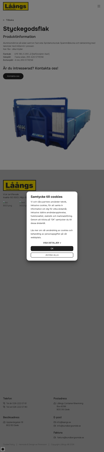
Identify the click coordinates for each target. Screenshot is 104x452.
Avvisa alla (52, 255)
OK (52, 248)
